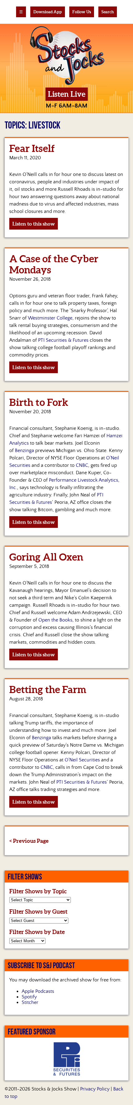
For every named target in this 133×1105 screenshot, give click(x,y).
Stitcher (30, 1002)
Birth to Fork (38, 402)
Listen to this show (33, 223)
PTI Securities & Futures (63, 340)
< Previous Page (29, 841)
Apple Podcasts (38, 991)
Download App (47, 12)
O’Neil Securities (82, 760)
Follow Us (81, 12)
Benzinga (24, 450)
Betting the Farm (47, 689)
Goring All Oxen (46, 556)
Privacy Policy (94, 1089)
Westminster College (50, 318)
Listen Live (66, 94)
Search (107, 12)
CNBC (82, 465)
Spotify (29, 997)
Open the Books (55, 620)
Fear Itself (32, 148)
